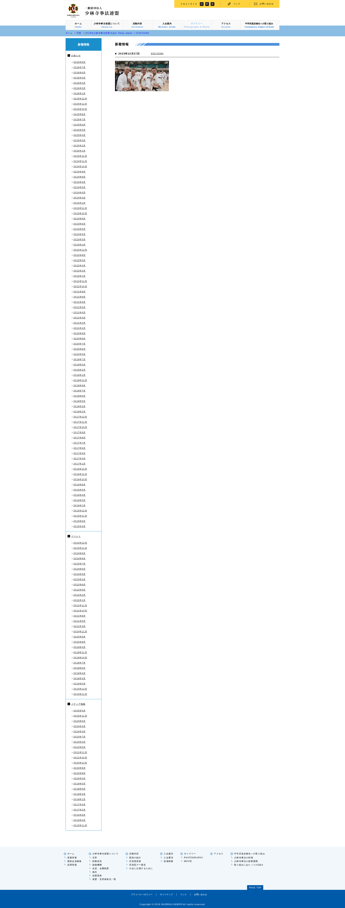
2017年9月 (79, 432)
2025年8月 (79, 114)
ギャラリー (190, 853)
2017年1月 (79, 464)
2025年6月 (79, 125)
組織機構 (97, 865)
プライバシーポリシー (142, 894)
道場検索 (168, 861)
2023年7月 (79, 564)
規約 (94, 872)
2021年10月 (80, 286)
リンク (237, 4)
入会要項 (168, 857)
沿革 (94, 857)
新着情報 (72, 857)
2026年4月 (79, 83)
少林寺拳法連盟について (105, 853)
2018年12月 (80, 380)
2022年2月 (79, 271)
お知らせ (76, 55)
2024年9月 (79, 171)
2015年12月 (80, 510)
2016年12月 (80, 469)
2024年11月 (80, 161)
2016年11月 (80, 474)
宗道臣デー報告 (137, 865)
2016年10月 (80, 479)
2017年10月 (80, 427)
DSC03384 (157, 53)
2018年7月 (79, 391)
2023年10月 (80, 213)
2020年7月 (79, 344)
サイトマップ (166, 894)
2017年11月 (80, 422)
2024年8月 (79, 177)
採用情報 (72, 865)
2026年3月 (79, 88)
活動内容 (134, 853)
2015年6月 (79, 521)
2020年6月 (79, 349)
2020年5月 (79, 354)
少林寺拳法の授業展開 (246, 861)
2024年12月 (80, 156)
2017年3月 (79, 458)
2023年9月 (79, 218)
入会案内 (168, 853)
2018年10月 (80, 657)
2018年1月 (79, 799)
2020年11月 (80, 631)
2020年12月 (80, 763)
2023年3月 (79, 239)
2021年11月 (80, 281)
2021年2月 (79, 323)
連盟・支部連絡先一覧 (104, 879)
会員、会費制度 (100, 868)
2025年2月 (79, 145)
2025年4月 (79, 135)
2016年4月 (79, 495)
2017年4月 (79, 453)
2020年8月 (79, 338)
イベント (76, 536)
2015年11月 (80, 516)
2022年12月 (80, 250)
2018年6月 (79, 396)
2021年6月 (79, 302)
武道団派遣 (135, 861)
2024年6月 (79, 182)
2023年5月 (79, 229)
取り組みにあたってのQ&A (248, 865)
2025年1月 (79, 151)
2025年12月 (80, 98)
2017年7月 (79, 443)
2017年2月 (79, 810)
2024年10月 (80, 166)
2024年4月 (79, 192)
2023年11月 (80, 208)
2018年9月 (79, 385)
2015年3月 (79, 526)
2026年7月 (79, 67)
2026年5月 (79, 78)
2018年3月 (79, 406)
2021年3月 (79, 318)
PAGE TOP (255, 887)
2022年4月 (79, 265)
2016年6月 (79, 815)
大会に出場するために (141, 868)
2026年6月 (79, 72)
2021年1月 (79, 328)
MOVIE (188, 861)
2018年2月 (79, 411)
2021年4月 (79, 312)
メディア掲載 (78, 704)
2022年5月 (79, 260)
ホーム (69, 33)
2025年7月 (79, 119)
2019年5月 (79, 364)
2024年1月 (79, 203)
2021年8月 (79, 297)
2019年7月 (79, 359)
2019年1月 (79, 375)
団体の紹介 (135, 857)
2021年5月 (79, 307)
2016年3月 (79, 500)
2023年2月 (79, 245)
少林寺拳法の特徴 (243, 857)
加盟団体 (97, 875)
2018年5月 (79, 401)
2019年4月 (79, 647)
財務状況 (97, 861)
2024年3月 (79, 198)
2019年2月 (79, 370)
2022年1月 (79, 276)
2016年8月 (79, 484)
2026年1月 (79, 93)
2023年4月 (79, 234)
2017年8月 (79, 437)
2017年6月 (79, 448)
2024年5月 (79, 187)
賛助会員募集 (74, 861)
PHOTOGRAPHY (193, 857)
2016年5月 (79, 490)
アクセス (218, 853)
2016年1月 (79, 505)
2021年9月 (79, 291)
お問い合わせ (266, 4)
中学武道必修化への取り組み (249, 853)
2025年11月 (80, 104)
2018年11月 (80, 652)
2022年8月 (79, 255)
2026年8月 (79, 62)
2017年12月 (80, 417)
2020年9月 (79, 333)
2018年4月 (79, 673)
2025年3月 (79, 140)
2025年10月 (80, 109)
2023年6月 (79, 224)
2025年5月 (79, 130)
